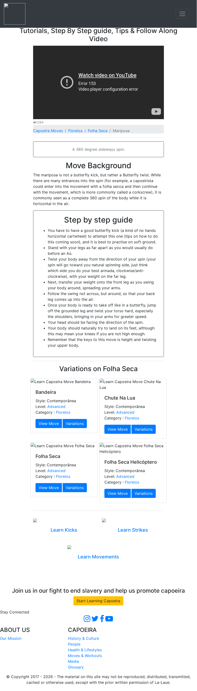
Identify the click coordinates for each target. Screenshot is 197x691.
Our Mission (10, 638)
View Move (49, 423)
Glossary (76, 667)
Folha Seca (97, 130)
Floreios (75, 130)
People (74, 644)
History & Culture (83, 638)
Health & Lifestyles (85, 649)
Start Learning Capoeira (98, 600)
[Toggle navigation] (182, 14)
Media (73, 661)
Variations (75, 423)
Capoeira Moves (48, 130)
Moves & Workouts (85, 655)
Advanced (56, 406)
